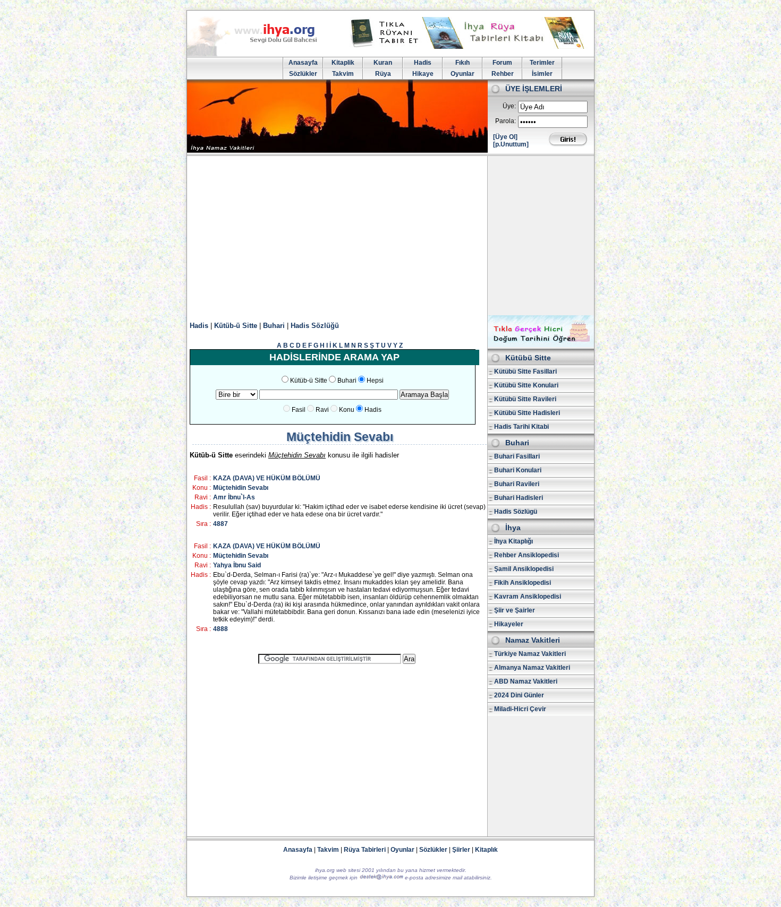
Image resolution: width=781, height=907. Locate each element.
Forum (502, 62)
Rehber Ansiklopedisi (526, 555)
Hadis (422, 62)
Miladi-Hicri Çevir (520, 709)
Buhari (274, 326)
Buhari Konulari (517, 470)
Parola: (505, 121)
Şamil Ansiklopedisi (524, 569)
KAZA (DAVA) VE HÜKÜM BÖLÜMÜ (266, 478)
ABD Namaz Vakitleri (525, 681)
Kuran (382, 62)
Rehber (502, 73)
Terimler (542, 62)
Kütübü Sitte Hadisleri (527, 413)
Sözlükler (303, 73)
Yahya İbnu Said (237, 565)
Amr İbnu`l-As (234, 497)
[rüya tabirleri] (469, 46)
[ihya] (262, 54)
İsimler (542, 73)
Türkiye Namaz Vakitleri (530, 654)
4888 (220, 629)
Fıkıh (462, 62)
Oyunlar (462, 73)
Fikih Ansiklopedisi (522, 582)
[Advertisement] (390, 235)
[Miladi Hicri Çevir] (541, 345)
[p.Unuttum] (511, 144)
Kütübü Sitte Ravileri (525, 399)
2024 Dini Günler (519, 695)
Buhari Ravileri (516, 484)
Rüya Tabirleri (365, 849)
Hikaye (423, 73)
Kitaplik (343, 62)
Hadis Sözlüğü (315, 326)
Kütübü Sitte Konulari (526, 385)
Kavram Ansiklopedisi (527, 596)
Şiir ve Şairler (514, 610)
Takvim (343, 73)
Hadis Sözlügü (515, 511)
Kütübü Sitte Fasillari (525, 371)
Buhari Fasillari (517, 456)
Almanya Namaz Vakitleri (532, 667)
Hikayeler (508, 624)
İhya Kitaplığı (513, 541)
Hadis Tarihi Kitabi (521, 426)
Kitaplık (486, 849)
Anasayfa (303, 62)
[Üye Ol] (505, 137)
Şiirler (461, 849)
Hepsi (375, 380)
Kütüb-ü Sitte (235, 326)
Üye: (509, 106)
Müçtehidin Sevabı (240, 487)
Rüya (383, 73)
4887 (220, 524)
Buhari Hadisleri (518, 498)
